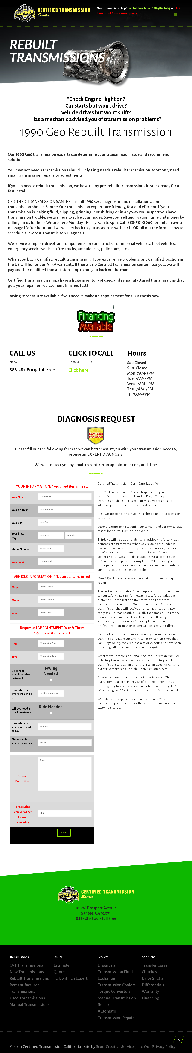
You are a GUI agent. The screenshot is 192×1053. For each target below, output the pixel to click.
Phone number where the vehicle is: (22, 743)
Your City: (17, 522)
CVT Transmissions (26, 965)
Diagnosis (106, 965)
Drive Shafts (152, 978)
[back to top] (178, 1040)
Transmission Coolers (117, 985)
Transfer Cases (154, 965)
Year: (15, 613)
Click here (78, 370)
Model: (16, 600)
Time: (15, 656)
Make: (15, 587)
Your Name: (19, 497)
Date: (15, 643)
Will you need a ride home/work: (22, 710)
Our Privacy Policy (160, 1046)
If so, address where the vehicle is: (22, 694)
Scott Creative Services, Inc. (119, 1046)
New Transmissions (27, 972)
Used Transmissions (27, 998)
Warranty (150, 991)
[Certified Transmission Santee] (52, 13)
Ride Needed (51, 707)
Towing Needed (50, 671)
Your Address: (20, 510)
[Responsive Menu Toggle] (175, 15)
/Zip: (14, 538)
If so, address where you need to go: (21, 727)
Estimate (61, 965)
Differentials (153, 985)
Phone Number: (21, 549)
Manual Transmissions (30, 1004)
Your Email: (18, 562)
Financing (150, 998)
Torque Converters (114, 991)
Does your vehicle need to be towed (21, 674)
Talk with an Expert (71, 978)
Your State (18, 533)
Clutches (149, 972)
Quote (59, 972)
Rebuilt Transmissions (29, 978)
